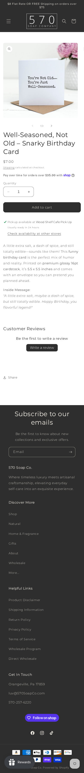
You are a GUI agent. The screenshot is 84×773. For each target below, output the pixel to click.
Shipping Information (26, 610)
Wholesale (17, 563)
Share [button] (12, 377)
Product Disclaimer (24, 600)
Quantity (9, 183)
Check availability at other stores (34, 234)
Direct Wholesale (23, 659)
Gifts (12, 543)
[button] (8, 21)
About (14, 553)
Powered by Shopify (56, 767)
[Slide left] (32, 126)
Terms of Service (22, 639)
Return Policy (20, 620)
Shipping (9, 167)
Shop (13, 514)
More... (14, 573)
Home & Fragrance (24, 534)
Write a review (42, 348)
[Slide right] (51, 126)
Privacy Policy (20, 629)
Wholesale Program (25, 649)
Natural (14, 524)
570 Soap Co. (33, 767)
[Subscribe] (70, 452)
